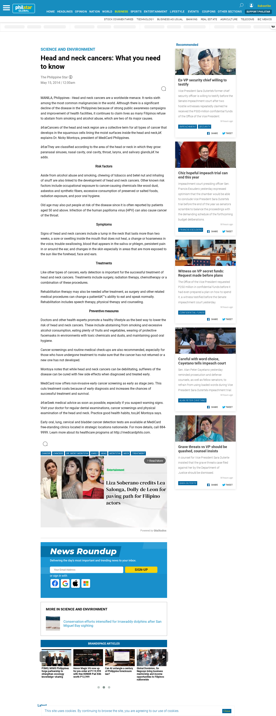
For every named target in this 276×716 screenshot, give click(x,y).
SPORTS (136, 11)
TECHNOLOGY (145, 19)
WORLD (107, 11)
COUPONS (209, 11)
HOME (50, 11)
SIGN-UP (141, 570)
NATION (94, 11)
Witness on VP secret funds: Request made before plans (201, 273)
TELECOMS (247, 19)
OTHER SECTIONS (230, 11)
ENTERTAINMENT (155, 11)
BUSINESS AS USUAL (170, 19)
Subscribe (264, 5)
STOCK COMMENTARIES (119, 19)
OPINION (81, 11)
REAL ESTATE (209, 19)
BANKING (192, 19)
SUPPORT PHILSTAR (258, 11)
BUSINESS (121, 11)
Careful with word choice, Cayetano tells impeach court (202, 361)
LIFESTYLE (177, 11)
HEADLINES (65, 11)
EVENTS (193, 11)
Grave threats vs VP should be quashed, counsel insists (202, 449)
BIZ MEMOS (265, 19)
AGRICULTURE (229, 19)
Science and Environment (68, 49)
